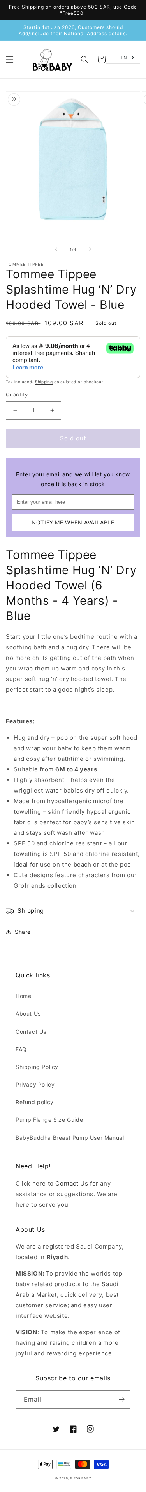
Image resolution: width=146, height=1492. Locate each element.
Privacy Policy (35, 1084)
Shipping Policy (37, 1066)
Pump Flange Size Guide (49, 1119)
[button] (9, 59)
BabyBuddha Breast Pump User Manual (70, 1137)
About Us (28, 1013)
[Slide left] (56, 249)
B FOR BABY (80, 1478)
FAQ (21, 1049)
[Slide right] (90, 249)
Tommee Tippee (25, 264)
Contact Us (31, 1031)
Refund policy (35, 1102)
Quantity (17, 394)
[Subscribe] (121, 1399)
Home (23, 996)
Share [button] (23, 931)
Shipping (44, 381)
